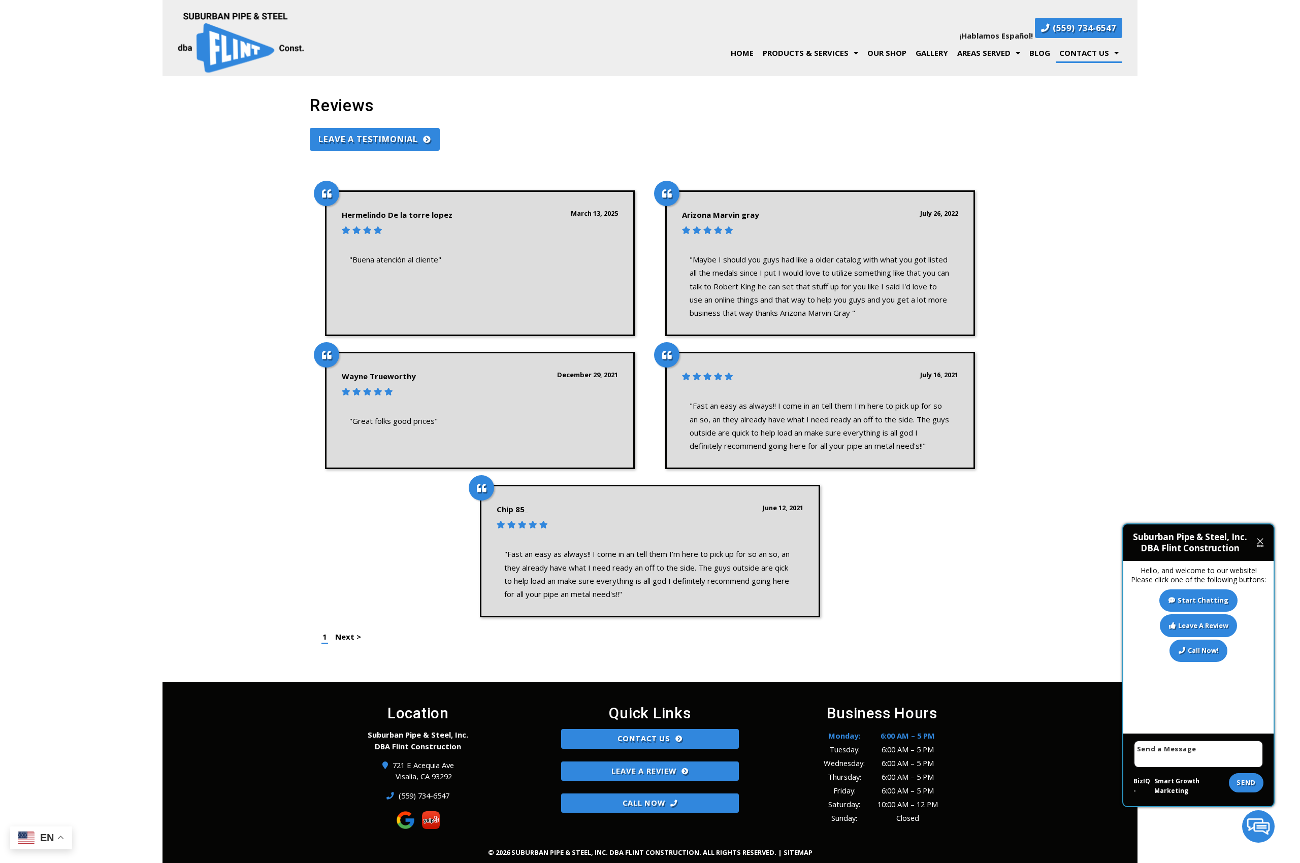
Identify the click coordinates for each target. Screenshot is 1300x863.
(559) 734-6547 (1083, 28)
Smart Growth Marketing (1176, 786)
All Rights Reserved (738, 852)
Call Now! (1203, 650)
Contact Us (1084, 53)
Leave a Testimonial (368, 139)
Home (742, 53)
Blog (1039, 53)
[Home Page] (330, 42)
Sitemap (798, 852)
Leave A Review (643, 771)
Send (1246, 782)
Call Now (644, 803)
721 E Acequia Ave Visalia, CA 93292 (424, 771)
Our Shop (886, 53)
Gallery (932, 53)
